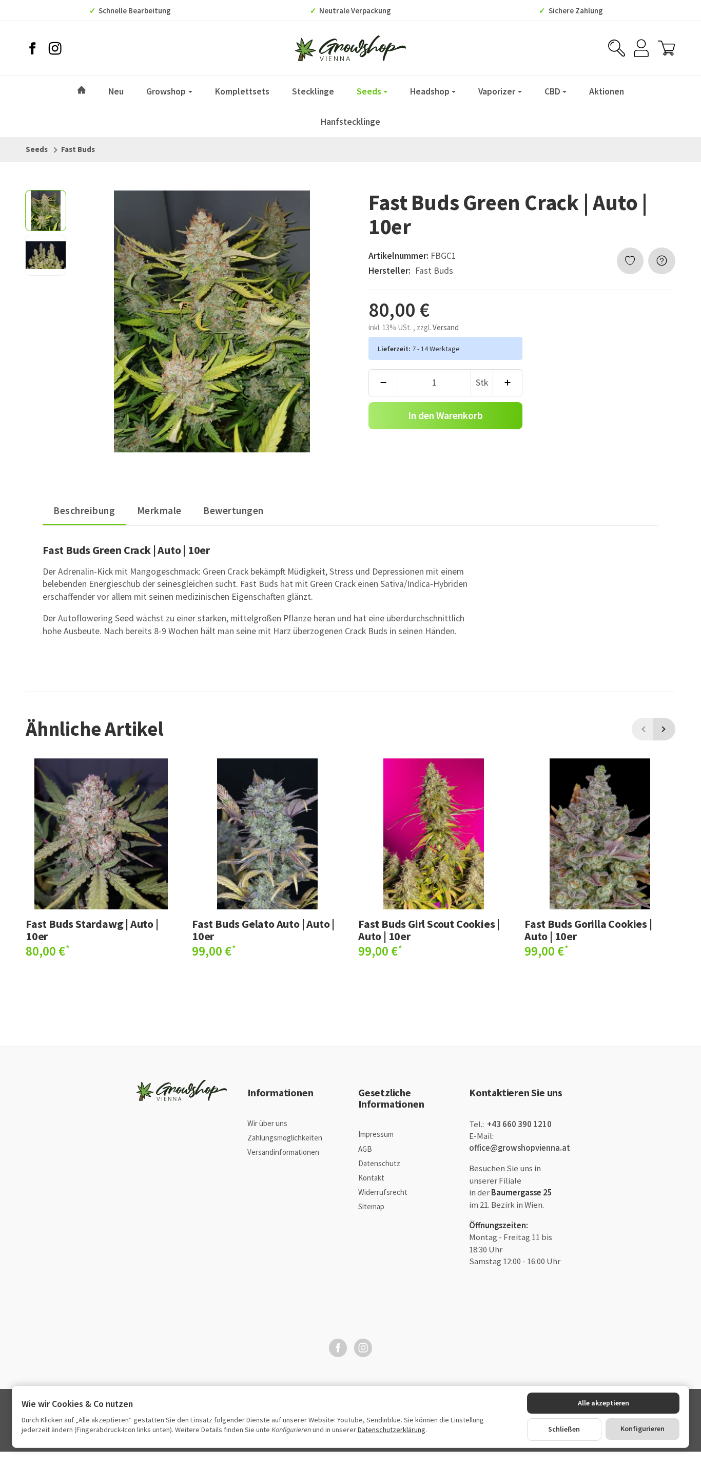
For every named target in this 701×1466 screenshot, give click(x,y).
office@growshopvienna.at (519, 1148)
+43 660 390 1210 (518, 1124)
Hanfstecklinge (350, 121)
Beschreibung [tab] (84, 510)
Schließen (564, 1429)
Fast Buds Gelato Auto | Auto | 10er (263, 930)
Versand (446, 327)
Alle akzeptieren (603, 1402)
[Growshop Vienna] (350, 48)
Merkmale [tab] (159, 510)
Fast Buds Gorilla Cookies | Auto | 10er (588, 930)
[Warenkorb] (666, 48)
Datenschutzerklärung (391, 1429)
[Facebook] (32, 48)
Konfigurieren (642, 1428)
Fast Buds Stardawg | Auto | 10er (92, 930)
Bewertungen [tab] (233, 510)
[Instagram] (55, 48)
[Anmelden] (641, 48)
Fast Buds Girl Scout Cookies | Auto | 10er (429, 930)
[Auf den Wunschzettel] (630, 261)
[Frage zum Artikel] (661, 261)
